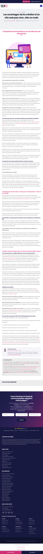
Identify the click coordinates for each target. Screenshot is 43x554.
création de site (19, 406)
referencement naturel (13, 440)
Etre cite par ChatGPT (32, 529)
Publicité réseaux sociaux (6, 467)
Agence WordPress (21, 547)
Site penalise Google (18, 528)
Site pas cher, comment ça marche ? (8, 458)
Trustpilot (10, 293)
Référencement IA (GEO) (6, 489)
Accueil (19, 12)
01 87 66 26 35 (11, 552)
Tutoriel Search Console (6, 529)
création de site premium (9, 258)
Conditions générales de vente (7, 456)
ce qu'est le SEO (15, 366)
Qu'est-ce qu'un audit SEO (6, 462)
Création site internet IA (6, 487)
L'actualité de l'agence (6, 459)
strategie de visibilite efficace (21, 444)
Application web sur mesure (7, 478)
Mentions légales (5, 454)
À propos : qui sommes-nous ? (7, 451)
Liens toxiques (17, 520)
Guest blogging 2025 (18, 522)
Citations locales (31, 522)
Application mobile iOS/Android (7, 484)
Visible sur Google (18, 531)
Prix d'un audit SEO (5, 520)
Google (14, 293)
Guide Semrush (4, 528)
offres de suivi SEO (19, 372)
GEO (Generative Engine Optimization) (28, 368)
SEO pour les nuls (5, 466)
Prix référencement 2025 (6, 464)
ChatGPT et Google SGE (32, 528)
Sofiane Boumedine (11, 20)
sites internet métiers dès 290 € (26, 369)
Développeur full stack (6, 481)
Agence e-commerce (21, 549)
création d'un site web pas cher (22, 123)
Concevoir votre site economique (8, 473)
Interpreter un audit (5, 522)
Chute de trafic (17, 529)
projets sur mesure (21, 410)
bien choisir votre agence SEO (34, 366)
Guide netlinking (5, 495)
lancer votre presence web (23, 363)
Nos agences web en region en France (21, 544)
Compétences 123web (6, 453)
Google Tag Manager (5, 531)
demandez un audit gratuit (29, 372)
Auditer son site (4, 523)
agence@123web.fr (36, 1)
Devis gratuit (32, 552)
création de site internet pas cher (23, 198)
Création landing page (6, 475)
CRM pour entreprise (6, 500)
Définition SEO (4, 461)
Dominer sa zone (31, 523)
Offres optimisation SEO (6, 492)
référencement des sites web (16, 310)
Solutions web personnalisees (7, 476)
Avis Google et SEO (32, 520)
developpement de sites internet (35, 439)
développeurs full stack (7, 371)
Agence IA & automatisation (7, 486)
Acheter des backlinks (19, 523)
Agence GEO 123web (32, 533)
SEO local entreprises (6, 497)
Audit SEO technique (5, 494)
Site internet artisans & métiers (7, 483)
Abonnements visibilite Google (7, 491)
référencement (28, 406)
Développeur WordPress (6, 480)
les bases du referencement (18, 442)
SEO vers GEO (31, 531)
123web (36, 290)
